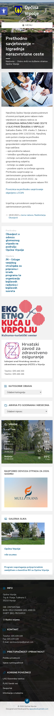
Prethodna (11, 230)
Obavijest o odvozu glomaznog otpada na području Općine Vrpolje (15, 242)
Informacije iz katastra (13, 693)
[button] (3, 11)
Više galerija (10, 555)
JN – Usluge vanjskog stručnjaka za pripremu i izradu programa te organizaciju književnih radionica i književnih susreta (14, 275)
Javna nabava (27, 215)
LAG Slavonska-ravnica (13, 678)
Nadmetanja (40, 215)
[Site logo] (27, 16)
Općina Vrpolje (12, 548)
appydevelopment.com (38, 709)
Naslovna (10, 61)
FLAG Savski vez (10, 683)
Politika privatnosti (11, 658)
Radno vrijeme (12, 619)
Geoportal (7, 688)
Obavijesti (13, 217)
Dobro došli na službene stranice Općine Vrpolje (27, 62)
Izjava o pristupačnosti (13, 662)
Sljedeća (10, 256)
